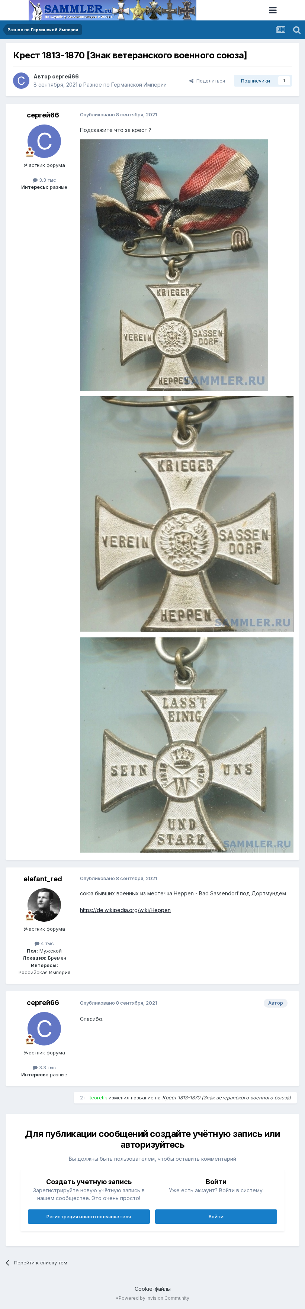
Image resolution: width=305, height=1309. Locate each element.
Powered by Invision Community (154, 1298)
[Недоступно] (174, 265)
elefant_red (42, 879)
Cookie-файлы (153, 1289)
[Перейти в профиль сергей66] (21, 80)
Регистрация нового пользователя (88, 1216)
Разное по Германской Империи (125, 84)
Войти (216, 1216)
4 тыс (46, 943)
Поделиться (209, 81)
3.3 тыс (47, 180)
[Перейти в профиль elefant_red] (44, 905)
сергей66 (65, 76)
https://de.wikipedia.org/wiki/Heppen (125, 910)
